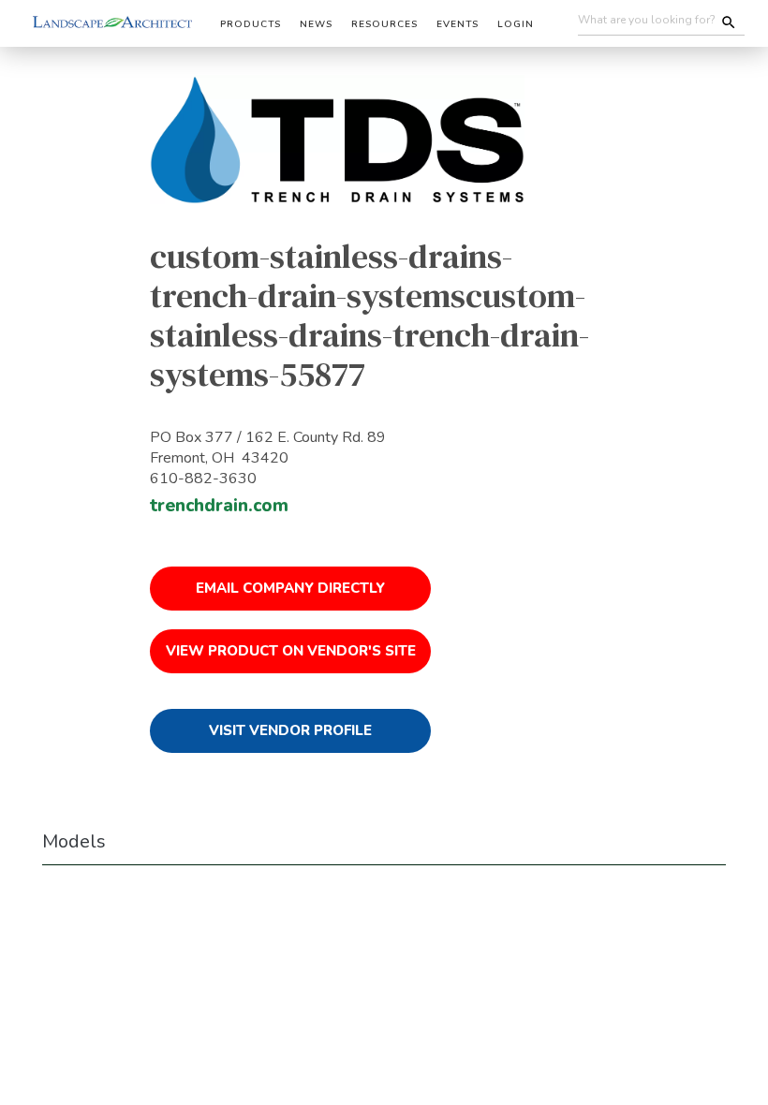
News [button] (316, 24)
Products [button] (250, 24)
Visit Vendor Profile (290, 730)
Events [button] (457, 24)
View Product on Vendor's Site (291, 650)
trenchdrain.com (219, 506)
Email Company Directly (290, 588)
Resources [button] (384, 24)
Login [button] (515, 24)
